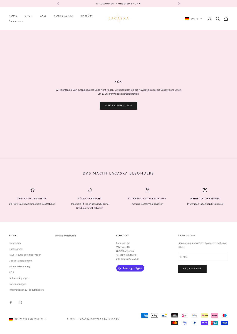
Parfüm (87, 15)
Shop (29, 15)
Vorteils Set (64, 15)
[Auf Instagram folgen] (20, 302)
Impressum (15, 243)
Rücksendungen (17, 284)
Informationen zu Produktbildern (26, 289)
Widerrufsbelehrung (19, 266)
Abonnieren (192, 268)
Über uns (16, 21)
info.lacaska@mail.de (127, 259)
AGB (11, 272)
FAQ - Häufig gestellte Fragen (25, 254)
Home (13, 15)
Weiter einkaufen (118, 105)
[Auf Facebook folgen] (11, 302)
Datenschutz (15, 249)
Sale (43, 15)
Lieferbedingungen (19, 278)
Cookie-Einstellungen (20, 260)
